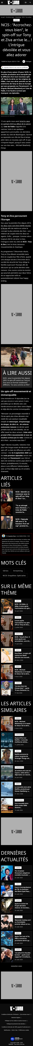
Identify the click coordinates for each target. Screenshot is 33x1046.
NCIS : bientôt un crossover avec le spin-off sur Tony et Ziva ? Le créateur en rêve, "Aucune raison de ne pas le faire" (22, 499)
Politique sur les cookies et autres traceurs (16, 1020)
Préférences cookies (24, 1030)
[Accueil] (13, 2)
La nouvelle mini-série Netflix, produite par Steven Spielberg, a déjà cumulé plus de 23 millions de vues (23, 791)
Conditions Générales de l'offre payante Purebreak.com (16, 1027)
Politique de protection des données (16, 1024)
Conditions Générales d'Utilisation (10, 1014)
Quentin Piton (12, 536)
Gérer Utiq (14, 1030)
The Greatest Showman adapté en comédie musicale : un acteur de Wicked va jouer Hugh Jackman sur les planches (23, 876)
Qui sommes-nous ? (25, 1014)
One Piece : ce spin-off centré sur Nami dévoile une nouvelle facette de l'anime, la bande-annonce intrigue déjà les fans (23, 658)
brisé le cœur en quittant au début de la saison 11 (16, 124)
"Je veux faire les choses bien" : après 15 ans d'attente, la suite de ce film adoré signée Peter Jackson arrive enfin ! (22, 691)
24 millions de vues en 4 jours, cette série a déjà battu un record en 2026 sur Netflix (23, 774)
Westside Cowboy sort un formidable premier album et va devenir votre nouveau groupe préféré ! (23, 925)
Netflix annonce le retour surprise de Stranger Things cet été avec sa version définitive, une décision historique (22, 759)
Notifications (7, 1030)
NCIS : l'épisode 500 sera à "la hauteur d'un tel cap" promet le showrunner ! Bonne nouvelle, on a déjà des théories (22, 527)
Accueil (3, 17)
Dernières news (10, 17)
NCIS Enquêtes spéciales (14, 575)
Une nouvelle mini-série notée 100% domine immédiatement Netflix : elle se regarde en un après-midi (22, 809)
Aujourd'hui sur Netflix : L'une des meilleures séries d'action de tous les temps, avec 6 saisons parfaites (23, 743)
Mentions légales (15, 1017)
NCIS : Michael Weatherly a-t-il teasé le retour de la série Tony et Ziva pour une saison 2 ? (23, 674)
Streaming (18, 17)
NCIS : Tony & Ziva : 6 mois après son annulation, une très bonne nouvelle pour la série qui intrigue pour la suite (22, 642)
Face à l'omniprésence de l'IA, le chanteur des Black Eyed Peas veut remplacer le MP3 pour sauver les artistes (23, 892)
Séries (6, 571)
